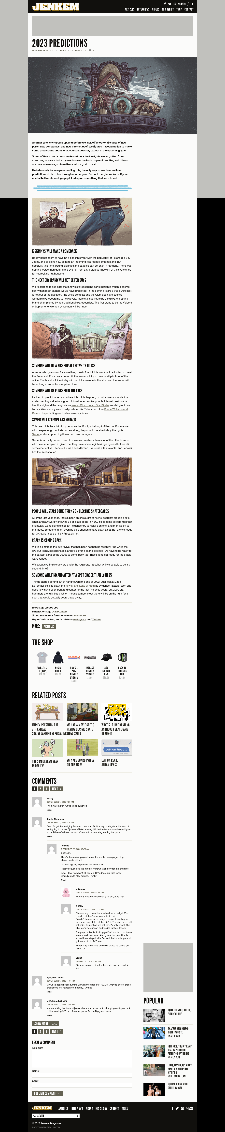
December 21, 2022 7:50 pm (60, 802)
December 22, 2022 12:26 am (75, 849)
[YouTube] (182, 4)
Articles (49, 626)
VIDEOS (155, 9)
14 (92, 50)
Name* (36, 1070)
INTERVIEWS (143, 9)
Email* (35, 1080)
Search (34, 1116)
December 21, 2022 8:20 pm (60, 822)
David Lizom (59, 611)
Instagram (79, 619)
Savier (36, 434)
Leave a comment (43, 1042)
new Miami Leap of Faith (80, 585)
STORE (125, 1108)
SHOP (179, 9)
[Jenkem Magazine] (56, 6)
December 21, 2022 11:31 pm (61, 981)
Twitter (96, 619)
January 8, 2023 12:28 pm (88, 961)
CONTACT (189, 9)
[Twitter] (169, 4)
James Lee (64, 50)
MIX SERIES (168, 9)
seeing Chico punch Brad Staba (90, 405)
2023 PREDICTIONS (59, 43)
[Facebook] (165, 4)
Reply (49, 810)
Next (55, 789)
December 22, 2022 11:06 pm (90, 893)
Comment (37, 1047)
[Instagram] (174, 4)
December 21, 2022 (43, 50)
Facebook (80, 615)
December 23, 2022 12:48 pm (61, 1004)
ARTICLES (130, 9)
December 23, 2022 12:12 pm (90, 909)
